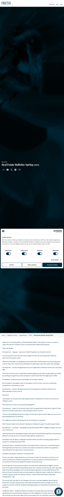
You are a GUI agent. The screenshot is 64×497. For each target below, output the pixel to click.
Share (3, 169)
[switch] (24, 253)
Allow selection (32, 265)
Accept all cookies (52, 265)
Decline (12, 265)
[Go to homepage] (6, 4)
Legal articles (23, 335)
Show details (55, 259)
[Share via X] (12, 170)
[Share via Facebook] (8, 170)
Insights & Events (12, 335)
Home (3, 335)
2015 (30, 335)
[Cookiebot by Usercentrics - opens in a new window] (55, 231)
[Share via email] (20, 170)
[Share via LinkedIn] (16, 170)
